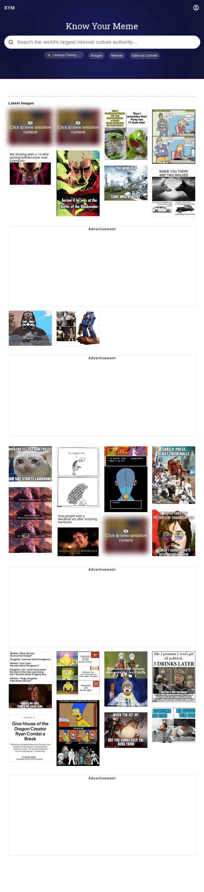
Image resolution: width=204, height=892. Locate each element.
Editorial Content (145, 55)
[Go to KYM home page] (9, 7)
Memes (117, 55)
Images (96, 55)
